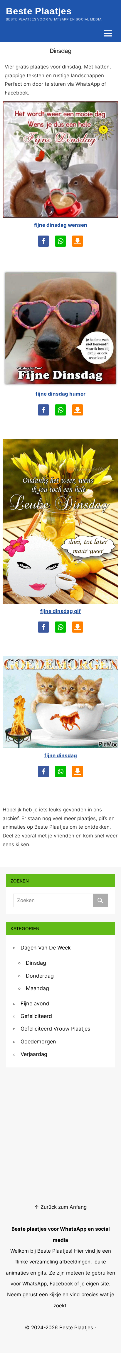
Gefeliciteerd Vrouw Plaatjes (55, 1029)
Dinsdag (36, 963)
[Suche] (100, 900)
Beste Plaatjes (76, 1327)
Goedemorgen (38, 1041)
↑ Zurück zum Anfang (60, 1207)
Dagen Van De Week (46, 948)
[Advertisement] (60, 1135)
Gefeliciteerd (36, 1016)
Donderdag (40, 976)
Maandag (37, 988)
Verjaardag (34, 1054)
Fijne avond (35, 1003)
